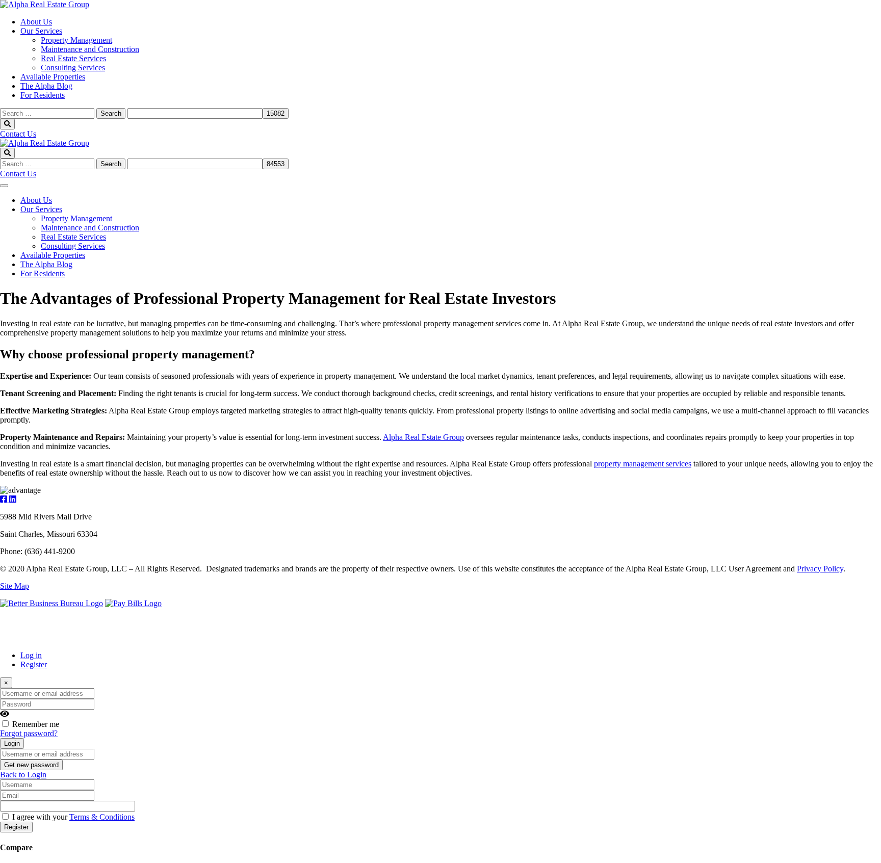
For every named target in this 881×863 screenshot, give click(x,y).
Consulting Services (73, 67)
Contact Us (18, 133)
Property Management (76, 40)
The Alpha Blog (46, 86)
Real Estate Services (73, 58)
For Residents (42, 95)
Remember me (35, 724)
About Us (36, 21)
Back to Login (23, 774)
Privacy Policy (820, 568)
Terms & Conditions (102, 817)
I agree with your (73, 817)
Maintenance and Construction (90, 49)
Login (12, 743)
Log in (31, 655)
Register (33, 664)
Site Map (14, 586)
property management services (642, 463)
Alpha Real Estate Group (423, 437)
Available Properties (52, 76)
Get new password (31, 765)
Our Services (41, 31)
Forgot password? (29, 733)
